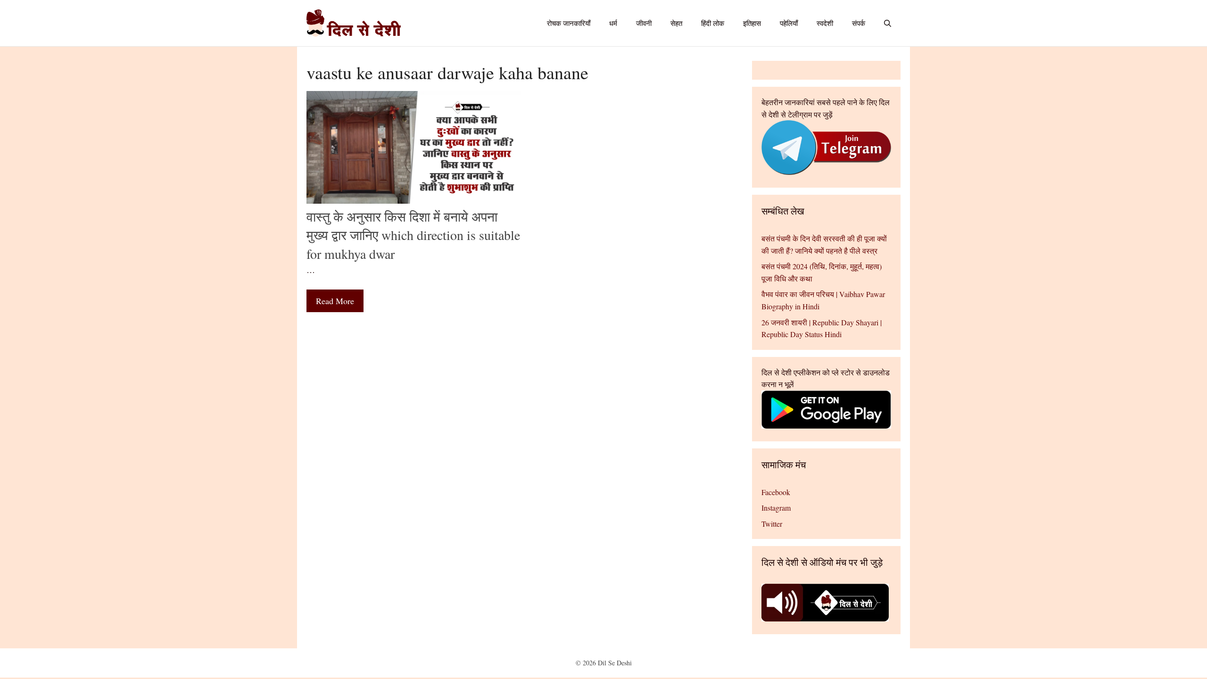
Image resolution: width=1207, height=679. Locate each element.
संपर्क (858, 23)
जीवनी (644, 23)
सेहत (676, 23)
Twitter (771, 524)
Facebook (775, 492)
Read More (335, 300)
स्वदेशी (825, 23)
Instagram (776, 508)
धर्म (613, 23)
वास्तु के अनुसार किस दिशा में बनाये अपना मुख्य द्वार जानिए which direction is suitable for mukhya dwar (413, 234)
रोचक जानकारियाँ (568, 23)
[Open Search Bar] (888, 23)
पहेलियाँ (789, 23)
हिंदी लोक (712, 23)
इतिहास (752, 23)
